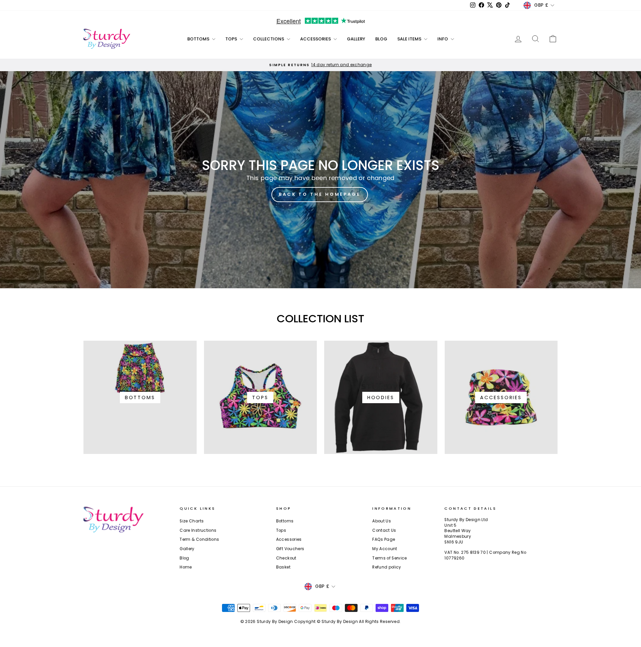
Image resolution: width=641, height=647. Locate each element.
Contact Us (384, 530)
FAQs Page (383, 539)
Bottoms (198, 39)
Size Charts (192, 521)
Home (186, 567)
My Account (384, 548)
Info (443, 39)
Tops (231, 39)
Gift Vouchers (290, 548)
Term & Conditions (199, 539)
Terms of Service (389, 558)
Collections (269, 39)
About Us (381, 521)
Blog (381, 39)
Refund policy (386, 567)
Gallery (356, 39)
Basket (283, 567)
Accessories (316, 39)
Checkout (286, 558)
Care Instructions (198, 530)
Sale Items (409, 39)
